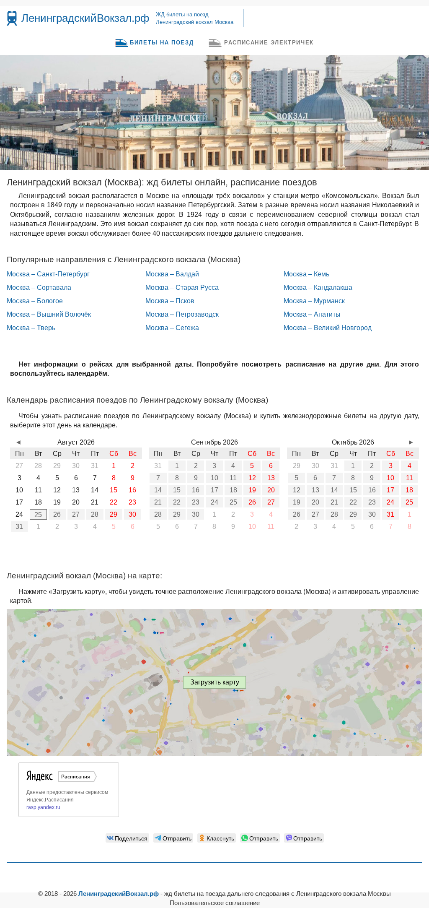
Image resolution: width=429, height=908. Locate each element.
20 (271, 490)
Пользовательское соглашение (215, 902)
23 (195, 502)
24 (214, 502)
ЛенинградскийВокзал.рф (85, 18)
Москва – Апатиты (312, 314)
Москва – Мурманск (314, 300)
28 (94, 514)
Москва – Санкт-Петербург (48, 274)
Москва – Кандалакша (318, 287)
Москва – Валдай (172, 274)
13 (271, 477)
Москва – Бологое (35, 300)
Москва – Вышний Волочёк (49, 314)
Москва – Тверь (31, 327)
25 (38, 514)
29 (113, 514)
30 (132, 514)
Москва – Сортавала (39, 287)
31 (19, 526)
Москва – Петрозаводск (182, 314)
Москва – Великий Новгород (328, 327)
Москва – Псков (169, 300)
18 (233, 490)
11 (233, 477)
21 (158, 502)
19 (252, 490)
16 (195, 490)
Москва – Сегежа (172, 327)
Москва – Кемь (306, 274)
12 (252, 477)
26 (57, 514)
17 (214, 490)
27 (76, 514)
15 (177, 490)
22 (177, 502)
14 (158, 490)
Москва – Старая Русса (182, 287)
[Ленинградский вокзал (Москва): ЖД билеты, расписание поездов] (12, 18)
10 (214, 477)
